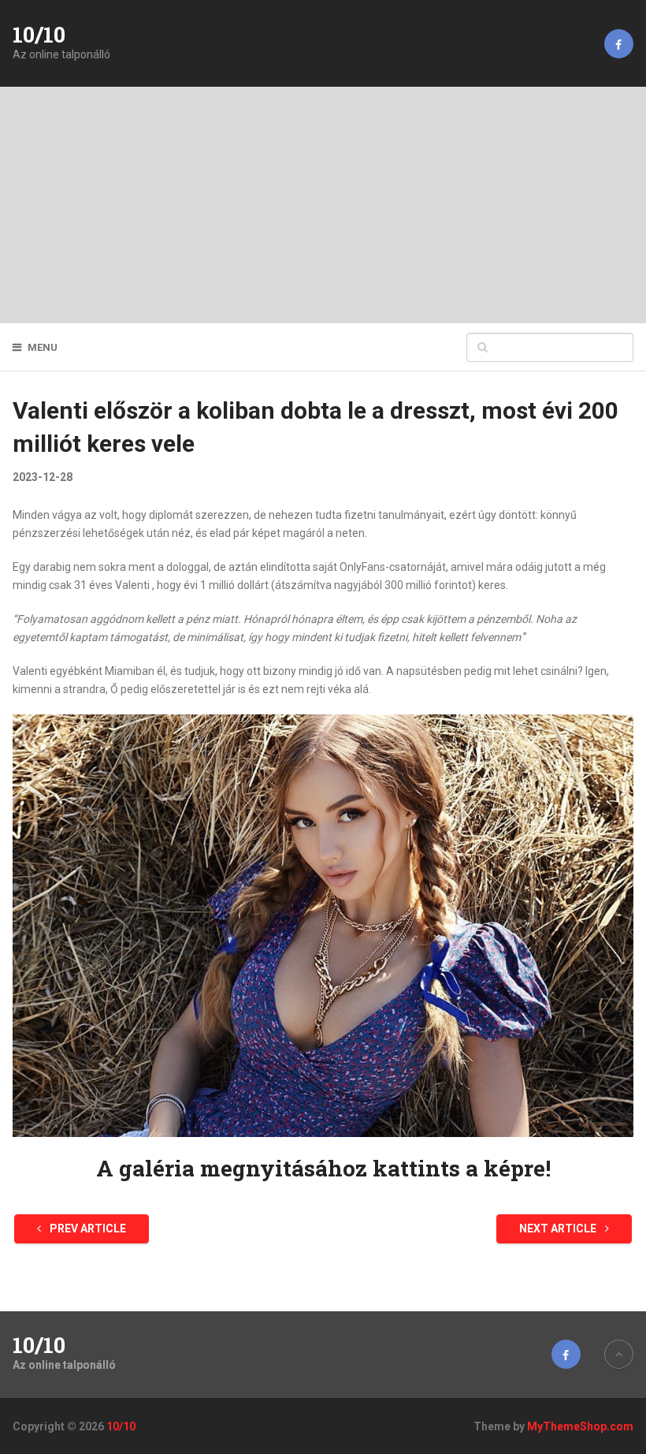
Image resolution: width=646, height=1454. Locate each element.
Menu (43, 347)
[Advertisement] (323, 205)
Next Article (559, 1228)
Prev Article (86, 1228)
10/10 (39, 35)
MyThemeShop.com (580, 1426)
